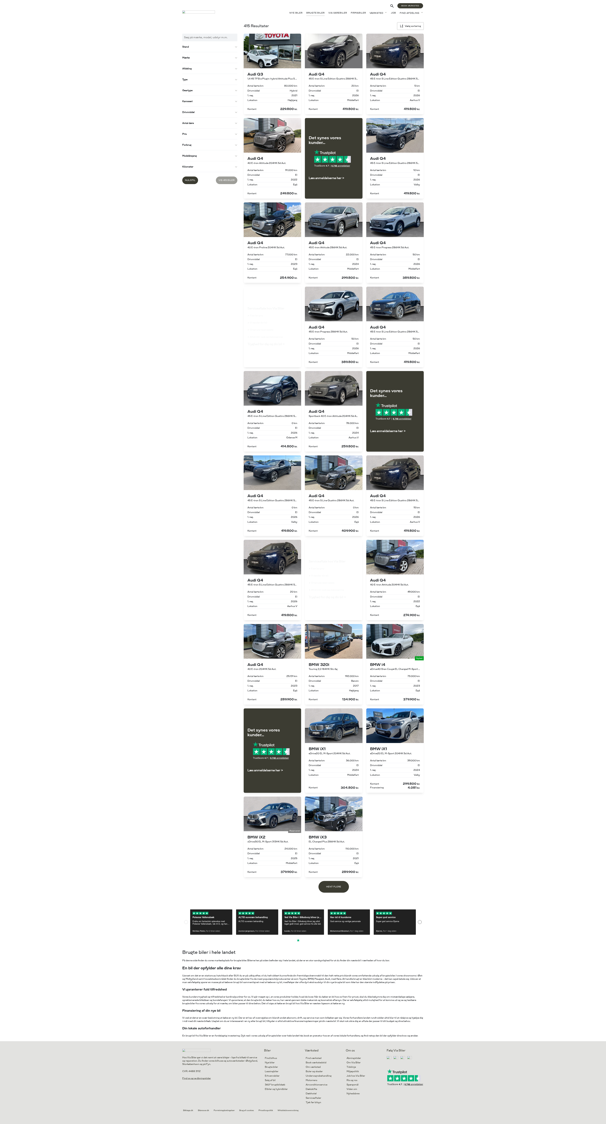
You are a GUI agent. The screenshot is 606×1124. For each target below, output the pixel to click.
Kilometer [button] (187, 166)
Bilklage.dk (188, 1110)
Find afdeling (409, 13)
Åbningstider (354, 1058)
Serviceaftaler (313, 1098)
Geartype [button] (187, 90)
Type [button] (184, 79)
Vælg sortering (413, 26)
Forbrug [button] (186, 145)
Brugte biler (315, 13)
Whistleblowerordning (288, 1110)
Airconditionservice (316, 1084)
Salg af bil (270, 1080)
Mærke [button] (186, 57)
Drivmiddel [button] (188, 112)
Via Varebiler (337, 13)
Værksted (376, 13)
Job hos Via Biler (356, 1076)
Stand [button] (185, 47)
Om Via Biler (354, 1062)
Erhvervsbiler (272, 1076)
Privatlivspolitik (265, 1110)
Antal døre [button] (188, 123)
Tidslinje (351, 1067)
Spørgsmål (353, 1084)
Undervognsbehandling (319, 1076)
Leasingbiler (271, 1071)
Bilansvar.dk (203, 1110)
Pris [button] (184, 134)
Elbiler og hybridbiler (276, 1089)
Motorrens (311, 1080)
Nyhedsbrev (353, 1093)
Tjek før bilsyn (313, 1102)
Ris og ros (352, 1080)
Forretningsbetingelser (224, 1110)
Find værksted (313, 1058)
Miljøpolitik (353, 1071)
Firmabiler (358, 13)
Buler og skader (314, 1071)
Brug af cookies (246, 1110)
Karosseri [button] (187, 101)
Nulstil (190, 180)
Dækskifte (311, 1089)
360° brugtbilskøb (275, 1084)
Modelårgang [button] (189, 156)
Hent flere (333, 887)
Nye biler (296, 13)
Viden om (352, 1089)
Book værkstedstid (316, 1062)
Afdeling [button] (187, 68)
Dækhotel (311, 1093)
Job (393, 13)
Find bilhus (271, 1058)
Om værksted (313, 1067)
